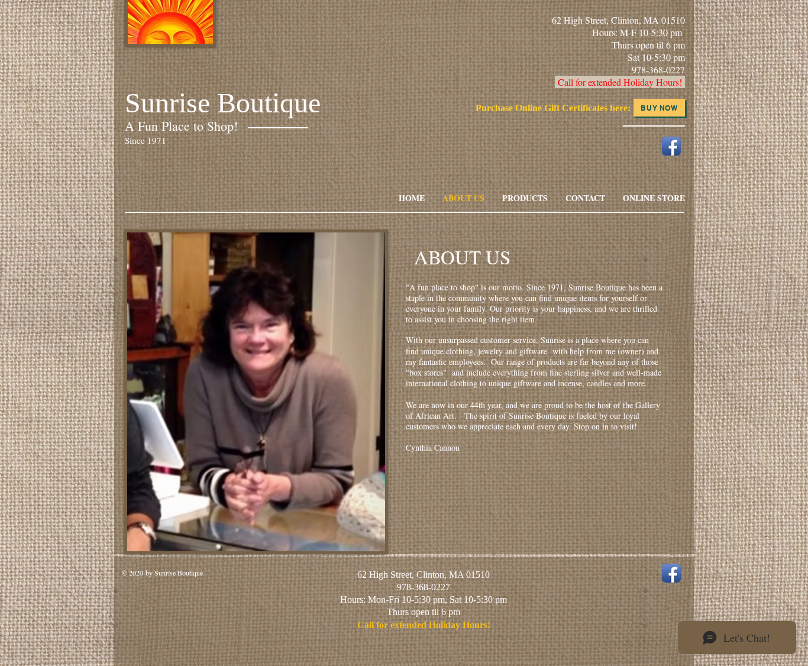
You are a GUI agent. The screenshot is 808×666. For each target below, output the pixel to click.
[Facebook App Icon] (671, 146)
